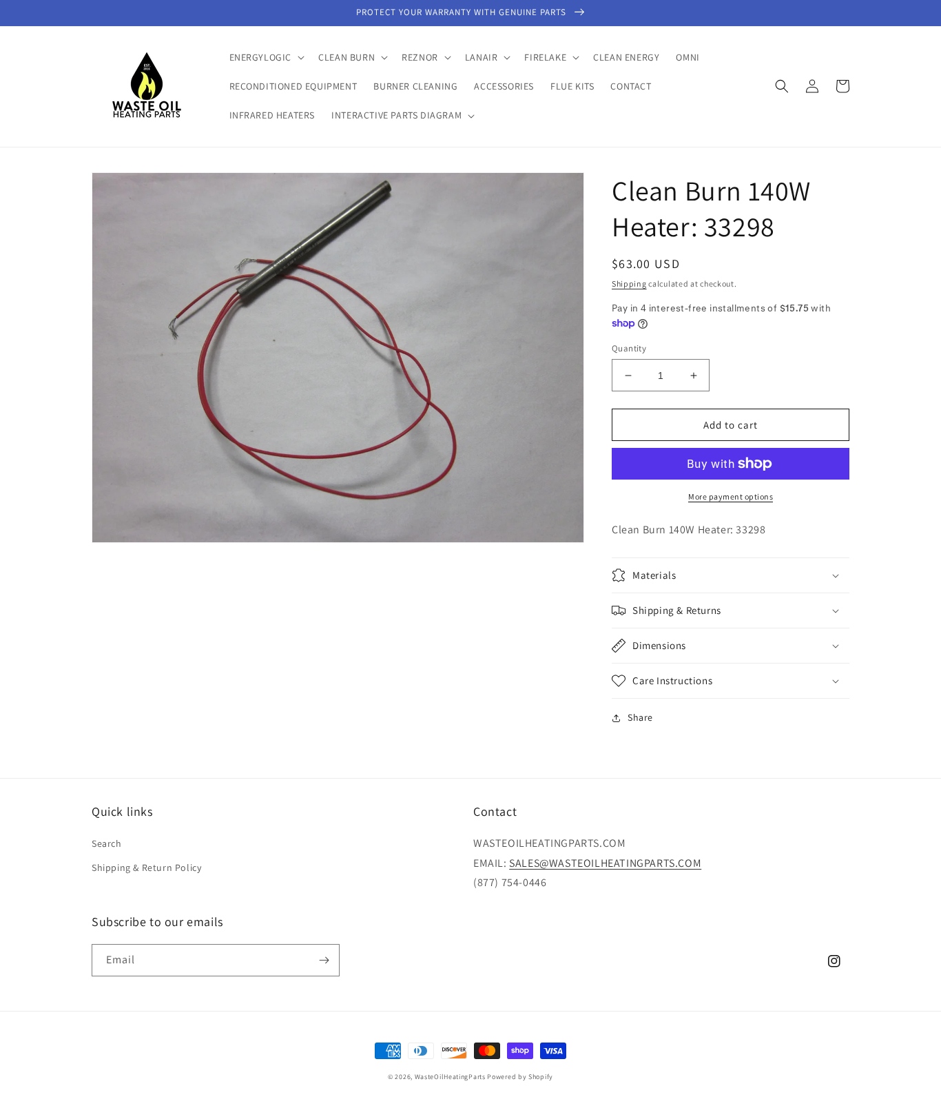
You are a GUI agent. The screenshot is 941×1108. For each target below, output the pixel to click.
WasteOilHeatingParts (450, 1076)
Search (107, 843)
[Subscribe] (324, 960)
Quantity (629, 348)
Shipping (629, 283)
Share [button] (640, 717)
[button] (266, 57)
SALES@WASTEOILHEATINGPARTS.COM (605, 863)
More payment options (730, 496)
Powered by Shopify (520, 1076)
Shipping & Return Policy (146, 867)
